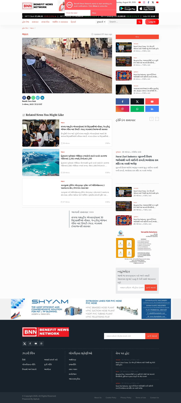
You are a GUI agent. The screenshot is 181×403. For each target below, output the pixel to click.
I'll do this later (71, 13)
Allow (94, 13)
